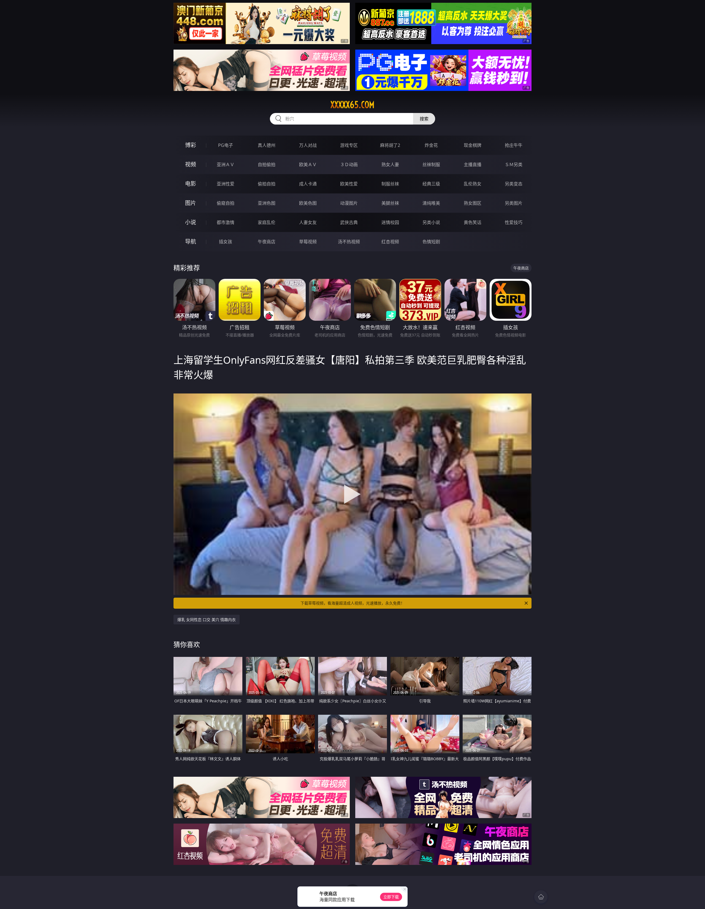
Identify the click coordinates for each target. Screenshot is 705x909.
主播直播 (472, 164)
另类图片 (513, 203)
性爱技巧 (513, 222)
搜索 (424, 119)
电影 (190, 183)
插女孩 (225, 242)
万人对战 (308, 145)
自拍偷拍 (266, 164)
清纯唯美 (431, 203)
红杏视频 (390, 242)
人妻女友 (308, 222)
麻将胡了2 (390, 145)
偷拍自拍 (266, 184)
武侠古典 (349, 222)
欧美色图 (308, 203)
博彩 (190, 145)
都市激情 (225, 222)
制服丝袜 (390, 184)
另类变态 (513, 184)
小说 (190, 222)
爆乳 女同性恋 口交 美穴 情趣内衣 (206, 619)
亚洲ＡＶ (225, 164)
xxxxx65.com (352, 104)
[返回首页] (540, 896)
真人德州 (266, 145)
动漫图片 (349, 203)
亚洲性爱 (225, 184)
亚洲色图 (266, 203)
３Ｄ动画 (349, 164)
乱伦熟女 (472, 184)
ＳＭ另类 (513, 164)
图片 (190, 203)
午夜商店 (266, 242)
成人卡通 (308, 184)
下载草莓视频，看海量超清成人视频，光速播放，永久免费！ (352, 603)
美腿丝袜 (390, 203)
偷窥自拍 (225, 203)
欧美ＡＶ (308, 164)
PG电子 (225, 145)
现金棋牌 (472, 145)
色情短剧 (431, 242)
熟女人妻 (390, 164)
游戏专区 (349, 145)
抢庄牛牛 (513, 145)
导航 (190, 241)
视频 (190, 164)
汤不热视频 (349, 242)
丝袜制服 (431, 164)
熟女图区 (472, 203)
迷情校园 (390, 222)
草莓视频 (308, 242)
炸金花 (431, 145)
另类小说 (431, 222)
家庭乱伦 (266, 222)
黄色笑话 (472, 222)
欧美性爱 (349, 184)
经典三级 (431, 184)
